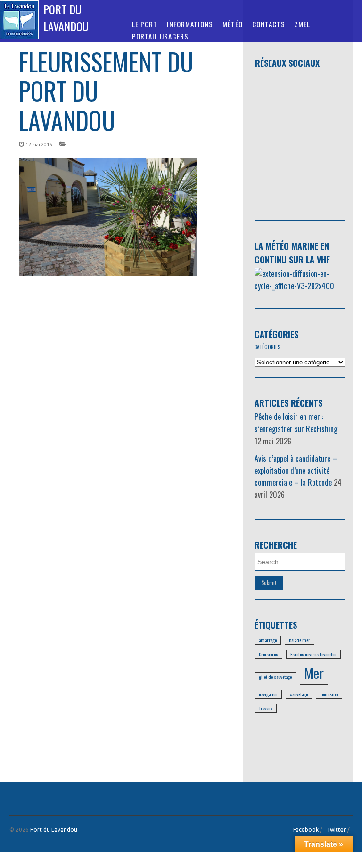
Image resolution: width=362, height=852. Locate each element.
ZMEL (302, 24)
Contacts (268, 24)
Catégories (276, 334)
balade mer (299, 640)
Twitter (336, 830)
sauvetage (299, 694)
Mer (314, 673)
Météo (232, 24)
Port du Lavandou (66, 17)
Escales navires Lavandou (313, 654)
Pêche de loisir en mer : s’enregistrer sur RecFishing (296, 422)
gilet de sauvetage (275, 676)
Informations (190, 24)
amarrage (268, 640)
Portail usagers (160, 36)
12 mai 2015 (38, 144)
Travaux (265, 708)
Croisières (268, 654)
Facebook (306, 830)
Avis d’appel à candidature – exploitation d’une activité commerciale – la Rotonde (296, 470)
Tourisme (329, 694)
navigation (268, 694)
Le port (144, 24)
